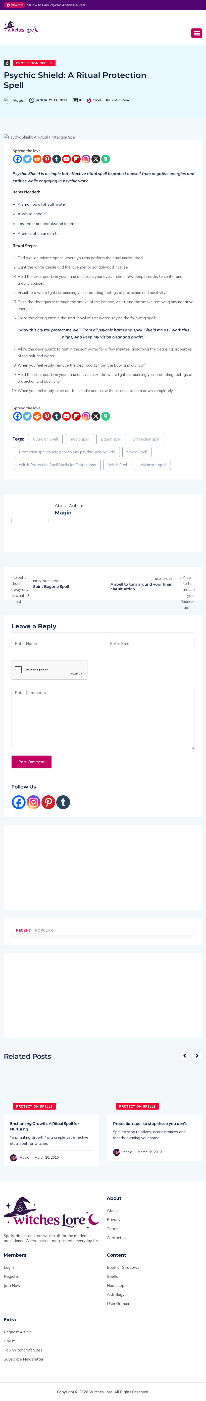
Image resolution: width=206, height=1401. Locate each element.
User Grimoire (119, 1303)
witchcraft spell (153, 464)
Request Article (18, 1331)
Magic (18, 100)
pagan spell (111, 439)
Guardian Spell (45, 439)
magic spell (79, 439)
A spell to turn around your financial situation (142, 587)
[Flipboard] (76, 159)
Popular (44, 930)
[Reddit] (37, 159)
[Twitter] (27, 159)
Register (11, 1276)
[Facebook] (17, 159)
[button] (196, 33)
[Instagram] (86, 159)
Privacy (114, 1219)
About (112, 1210)
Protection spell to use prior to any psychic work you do (67, 452)
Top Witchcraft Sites (23, 1349)
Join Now (12, 1285)
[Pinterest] (46, 159)
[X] (95, 159)
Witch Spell (118, 464)
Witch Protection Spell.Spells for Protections (57, 464)
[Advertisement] (127, 26)
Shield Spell (137, 452)
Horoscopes (118, 1285)
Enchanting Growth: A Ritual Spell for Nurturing (44, 1126)
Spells (112, 1276)
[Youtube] (66, 159)
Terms (112, 1228)
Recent (23, 930)
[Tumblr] (56, 159)
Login (9, 1267)
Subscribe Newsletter (23, 1359)
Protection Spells (34, 63)
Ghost (9, 1340)
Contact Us (117, 1237)
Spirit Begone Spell (51, 586)
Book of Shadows (123, 1267)
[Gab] (105, 159)
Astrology (116, 1294)
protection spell (146, 439)
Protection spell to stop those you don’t (150, 1123)
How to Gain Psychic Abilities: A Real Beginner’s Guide (67, 5)
